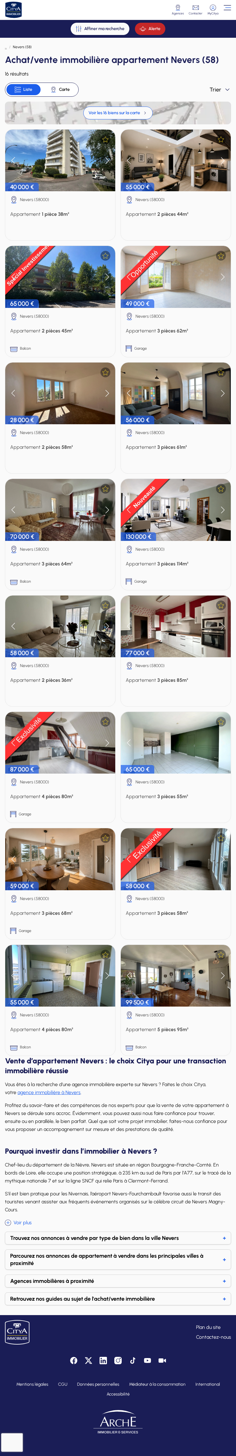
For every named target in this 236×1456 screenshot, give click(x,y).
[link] (118, 113)
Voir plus (23, 1222)
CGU (62, 1384)
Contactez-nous (213, 1337)
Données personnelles (98, 1384)
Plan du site (208, 1327)
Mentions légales (32, 1384)
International (207, 1384)
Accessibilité (118, 1394)
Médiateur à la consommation (157, 1384)
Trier (215, 89)
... (6, 47)
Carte (64, 89)
